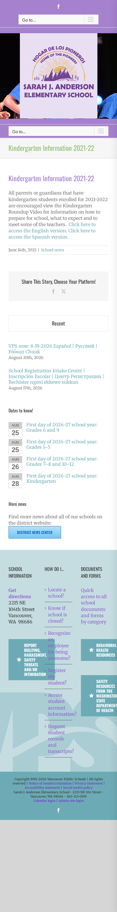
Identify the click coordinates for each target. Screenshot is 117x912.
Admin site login (71, 801)
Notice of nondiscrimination (50, 783)
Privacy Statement (89, 783)
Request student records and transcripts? (58, 738)
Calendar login (44, 801)
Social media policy (78, 788)
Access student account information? (58, 704)
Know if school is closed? (57, 614)
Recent (58, 323)
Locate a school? (57, 593)
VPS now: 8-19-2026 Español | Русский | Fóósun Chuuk (53, 348)
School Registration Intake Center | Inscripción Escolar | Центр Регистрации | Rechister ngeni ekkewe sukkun (56, 376)
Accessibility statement (42, 788)
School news (52, 249)
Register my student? (57, 676)
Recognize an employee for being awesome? (58, 645)
